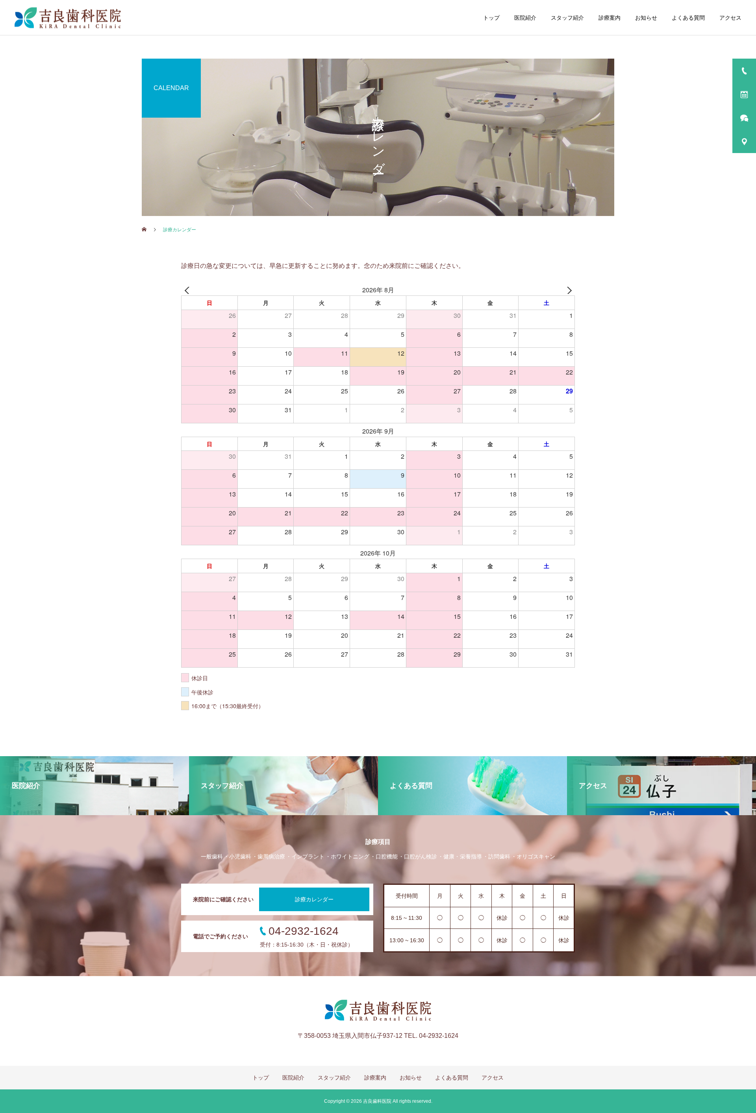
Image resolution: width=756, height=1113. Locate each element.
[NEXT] (567, 290)
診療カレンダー (314, 899)
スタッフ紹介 (567, 18)
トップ (491, 18)
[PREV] (188, 290)
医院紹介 (525, 18)
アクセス (730, 18)
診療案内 (609, 18)
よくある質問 (688, 18)
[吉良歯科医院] (68, 17)
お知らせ (646, 18)
